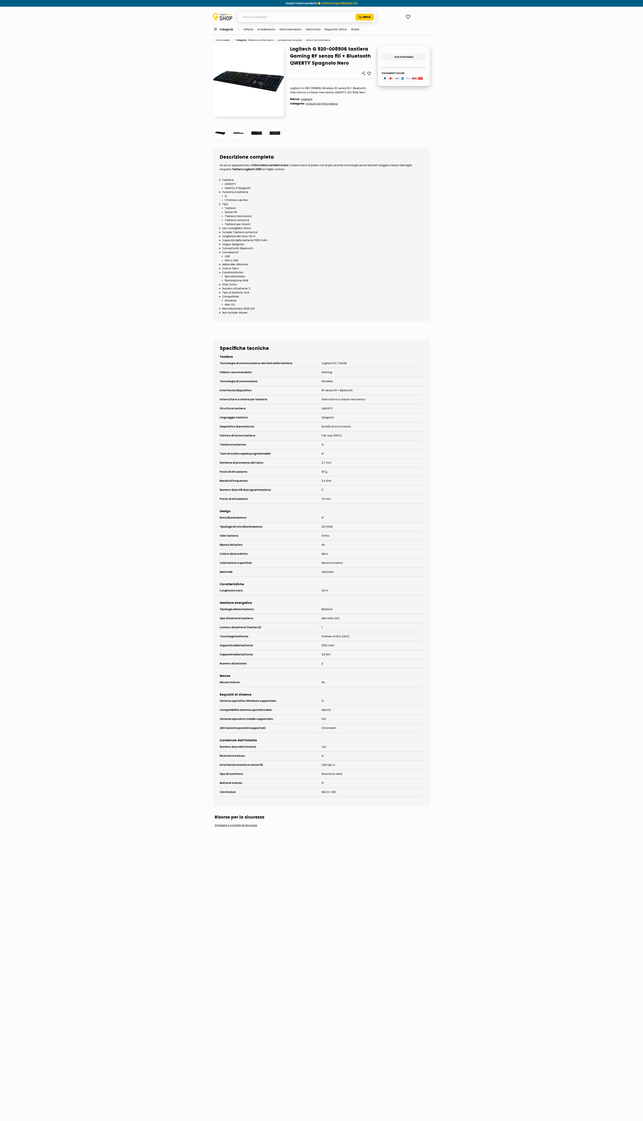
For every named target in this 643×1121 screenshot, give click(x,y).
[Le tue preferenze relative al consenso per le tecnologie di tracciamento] (637, 1115)
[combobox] (307, 17)
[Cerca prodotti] (364, 17)
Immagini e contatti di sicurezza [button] (236, 825)
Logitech (306, 99)
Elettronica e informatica (260, 40)
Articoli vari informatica (318, 40)
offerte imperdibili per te (339, 3)
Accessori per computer (290, 40)
